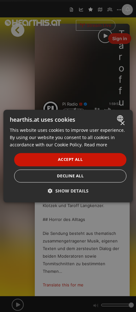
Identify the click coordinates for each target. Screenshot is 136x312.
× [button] (122, 123)
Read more (95, 145)
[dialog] (68, 156)
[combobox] (121, 118)
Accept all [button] (70, 159)
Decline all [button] (70, 176)
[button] (68, 190)
